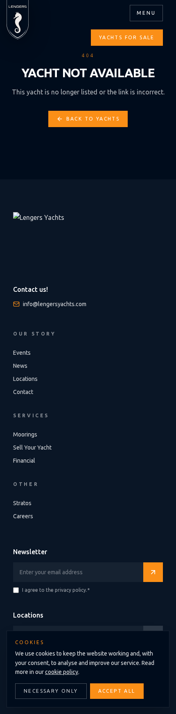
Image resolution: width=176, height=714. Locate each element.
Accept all (116, 691)
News (20, 366)
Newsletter (30, 551)
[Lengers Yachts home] (18, 19)
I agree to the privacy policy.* (56, 590)
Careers (23, 516)
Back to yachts (93, 118)
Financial (24, 460)
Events (22, 352)
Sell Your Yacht (32, 447)
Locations (25, 379)
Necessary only (51, 691)
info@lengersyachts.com (54, 304)
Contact (23, 392)
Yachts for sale (127, 37)
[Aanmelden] (153, 572)
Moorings (25, 434)
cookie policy (61, 672)
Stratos (22, 503)
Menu (146, 13)
